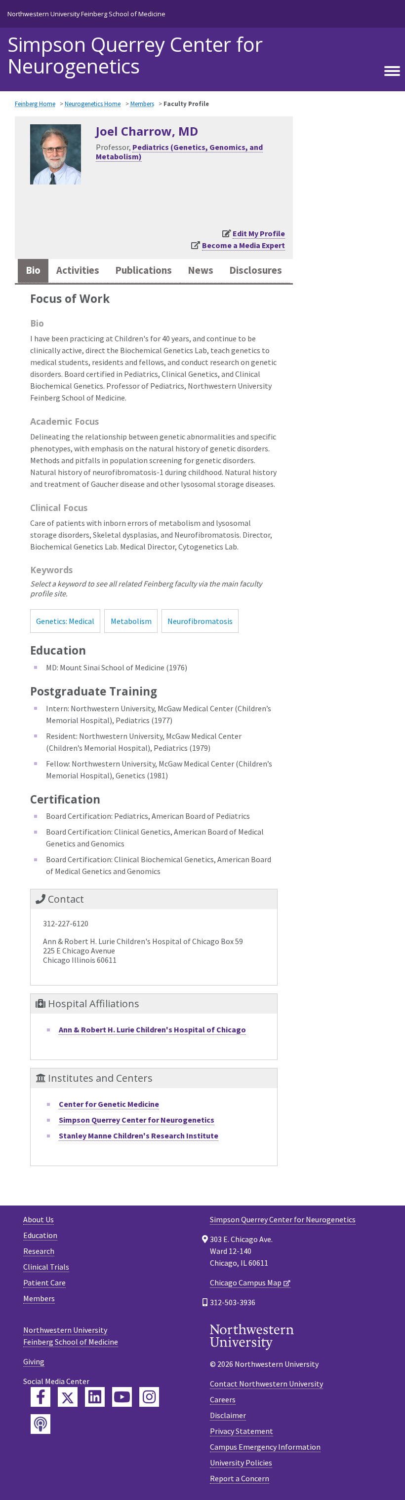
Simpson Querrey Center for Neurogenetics (135, 55)
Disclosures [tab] (255, 270)
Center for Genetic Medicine (109, 1104)
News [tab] (200, 270)
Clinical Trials (46, 1267)
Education (40, 1235)
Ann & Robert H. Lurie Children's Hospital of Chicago (152, 1029)
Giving (33, 1361)
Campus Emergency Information (265, 1447)
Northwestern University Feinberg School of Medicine (86, 13)
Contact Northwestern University (266, 1384)
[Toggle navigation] (392, 71)
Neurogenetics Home (93, 104)
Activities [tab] (77, 270)
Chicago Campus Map (246, 1282)
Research (38, 1251)
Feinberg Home (35, 104)
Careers (223, 1399)
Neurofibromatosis (200, 621)
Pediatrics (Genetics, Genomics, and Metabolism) (179, 151)
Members (142, 104)
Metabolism (131, 621)
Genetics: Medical (65, 621)
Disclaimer (228, 1415)
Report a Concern (239, 1478)
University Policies (241, 1462)
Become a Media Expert (243, 245)
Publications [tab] (143, 270)
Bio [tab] (33, 270)
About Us (38, 1219)
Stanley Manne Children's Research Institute (138, 1135)
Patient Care (44, 1282)
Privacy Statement (241, 1431)
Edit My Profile (259, 233)
